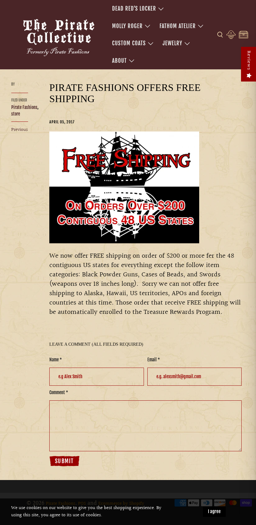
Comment (58, 392)
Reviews (249, 60)
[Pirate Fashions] (58, 36)
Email (153, 359)
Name (55, 359)
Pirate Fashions (24, 107)
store (15, 113)
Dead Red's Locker (134, 8)
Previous (19, 129)
